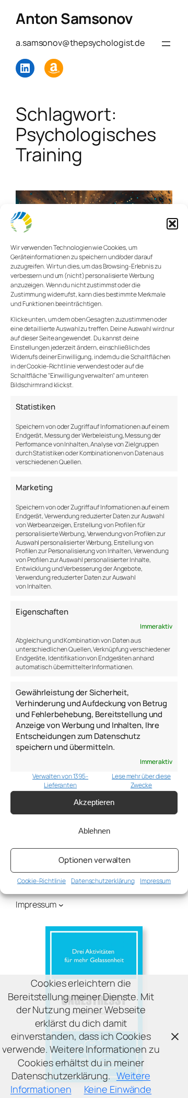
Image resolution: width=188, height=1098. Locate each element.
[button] (172, 224)
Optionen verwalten (94, 859)
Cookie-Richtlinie (41, 880)
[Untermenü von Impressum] (61, 905)
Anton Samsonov (74, 18)
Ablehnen (94, 830)
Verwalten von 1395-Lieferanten (60, 780)
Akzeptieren (94, 802)
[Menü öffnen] (166, 43)
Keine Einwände (118, 1089)
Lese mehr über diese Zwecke (141, 780)
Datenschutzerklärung (103, 880)
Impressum (155, 880)
